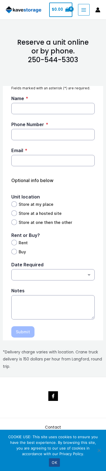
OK (54, 462)
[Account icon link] (97, 9)
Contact (53, 427)
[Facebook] (53, 396)
